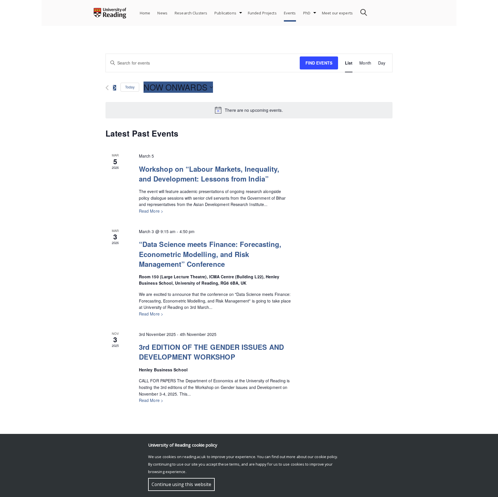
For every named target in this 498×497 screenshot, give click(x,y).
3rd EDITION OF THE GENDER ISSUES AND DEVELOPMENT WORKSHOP (211, 352)
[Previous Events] (107, 87)
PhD (306, 13)
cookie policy (325, 456)
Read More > (151, 211)
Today (130, 86)
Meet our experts (337, 13)
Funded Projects (262, 13)
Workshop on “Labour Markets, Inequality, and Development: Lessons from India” (209, 174)
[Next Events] (114, 87)
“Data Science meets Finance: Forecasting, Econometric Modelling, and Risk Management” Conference (210, 254)
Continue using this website (181, 484)
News (162, 13)
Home (145, 13)
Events (290, 13)
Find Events (318, 63)
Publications (225, 13)
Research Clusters (191, 13)
